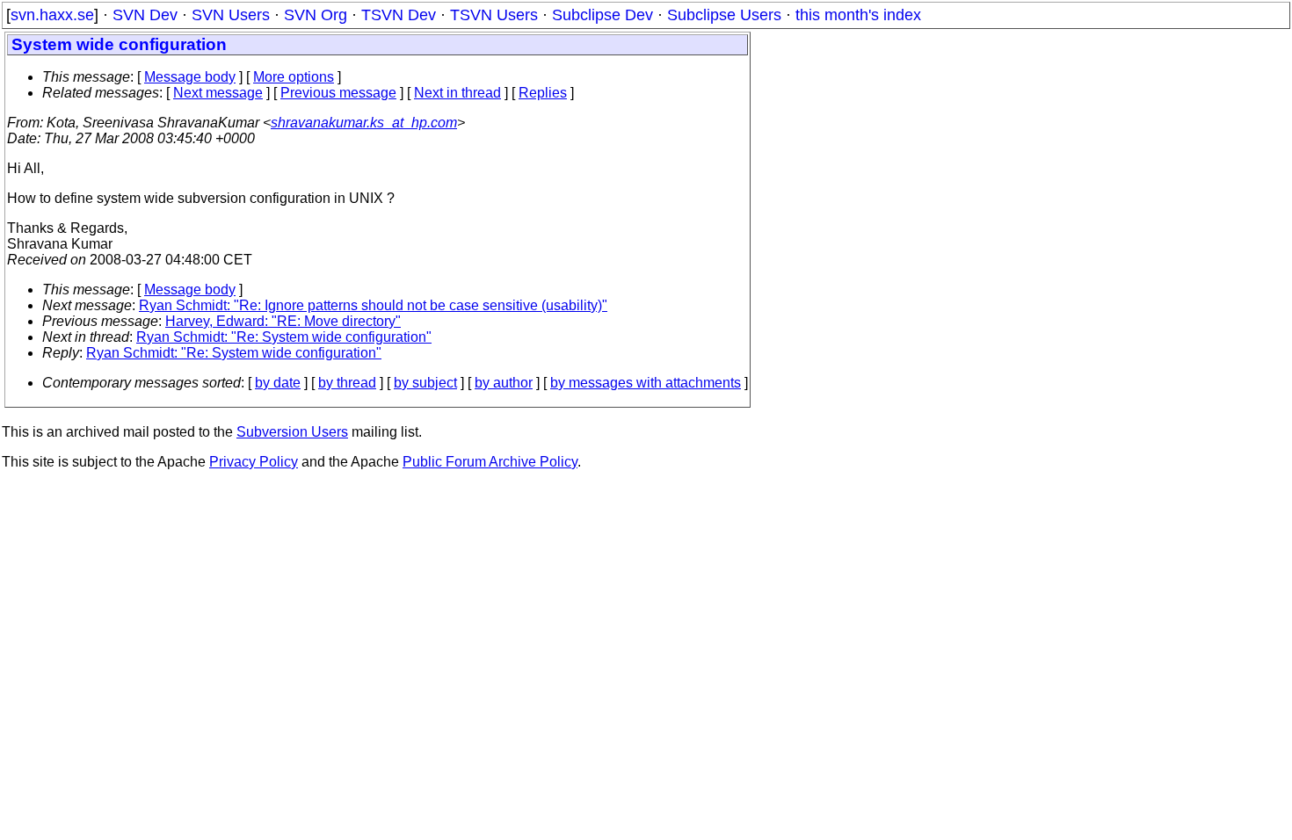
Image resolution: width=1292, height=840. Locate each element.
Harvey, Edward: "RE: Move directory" (283, 321)
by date (278, 382)
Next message (218, 92)
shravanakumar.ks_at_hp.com (364, 122)
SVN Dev (145, 15)
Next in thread (457, 92)
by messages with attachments (645, 382)
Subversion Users (292, 431)
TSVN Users (494, 15)
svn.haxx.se (52, 15)
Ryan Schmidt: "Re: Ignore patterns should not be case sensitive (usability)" (373, 305)
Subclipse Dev (602, 15)
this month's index (858, 15)
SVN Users (231, 15)
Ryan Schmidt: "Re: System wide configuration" (284, 336)
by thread (347, 382)
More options (293, 76)
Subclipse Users (724, 15)
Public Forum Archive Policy (490, 461)
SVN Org (315, 15)
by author (504, 382)
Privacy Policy (253, 461)
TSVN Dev (398, 15)
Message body (190, 76)
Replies (543, 92)
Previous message (338, 92)
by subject (425, 382)
